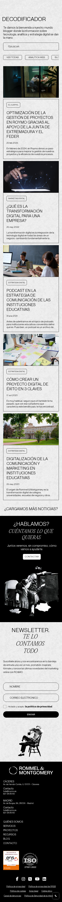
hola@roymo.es (9, 791)
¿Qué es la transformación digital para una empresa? (24, 213)
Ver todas (13, 57)
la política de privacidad (38, 706)
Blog (6, 838)
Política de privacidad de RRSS (42, 886)
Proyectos (10, 830)
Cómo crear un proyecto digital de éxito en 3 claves (27, 384)
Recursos (9, 834)
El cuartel (13, 105)
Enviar (31, 714)
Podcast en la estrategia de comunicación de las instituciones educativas (29, 300)
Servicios (9, 825)
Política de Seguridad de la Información (41, 896)
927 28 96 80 (9, 794)
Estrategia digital (16, 282)
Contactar (32, 556)
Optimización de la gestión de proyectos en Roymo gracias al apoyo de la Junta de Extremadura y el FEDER (30, 124)
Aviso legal (33, 891)
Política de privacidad (15, 886)
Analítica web (36, 57)
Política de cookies (18, 891)
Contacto (10, 843)
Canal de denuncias (12, 896)
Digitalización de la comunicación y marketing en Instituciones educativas (27, 468)
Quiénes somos (13, 821)
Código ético (46, 891)
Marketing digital (16, 198)
